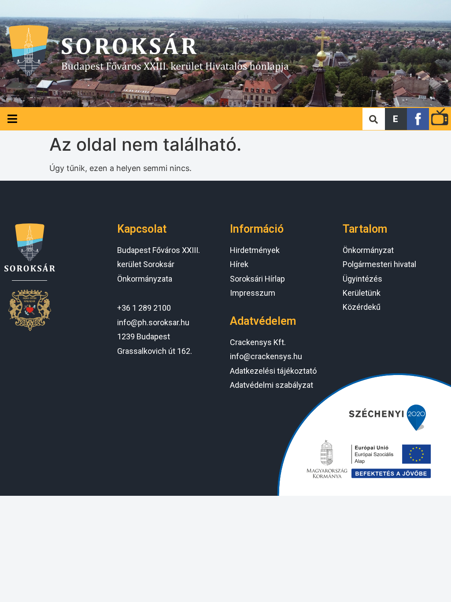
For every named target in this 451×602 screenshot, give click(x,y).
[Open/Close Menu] (12, 118)
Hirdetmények (255, 250)
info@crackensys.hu (266, 356)
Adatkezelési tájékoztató (273, 370)
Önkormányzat (368, 250)
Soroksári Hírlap (257, 278)
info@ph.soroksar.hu (153, 322)
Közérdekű (362, 307)
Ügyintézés (362, 278)
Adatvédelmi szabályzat (271, 385)
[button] (396, 119)
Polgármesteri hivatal (379, 264)
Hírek (239, 264)
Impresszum (252, 292)
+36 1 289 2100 (144, 307)
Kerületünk (362, 292)
